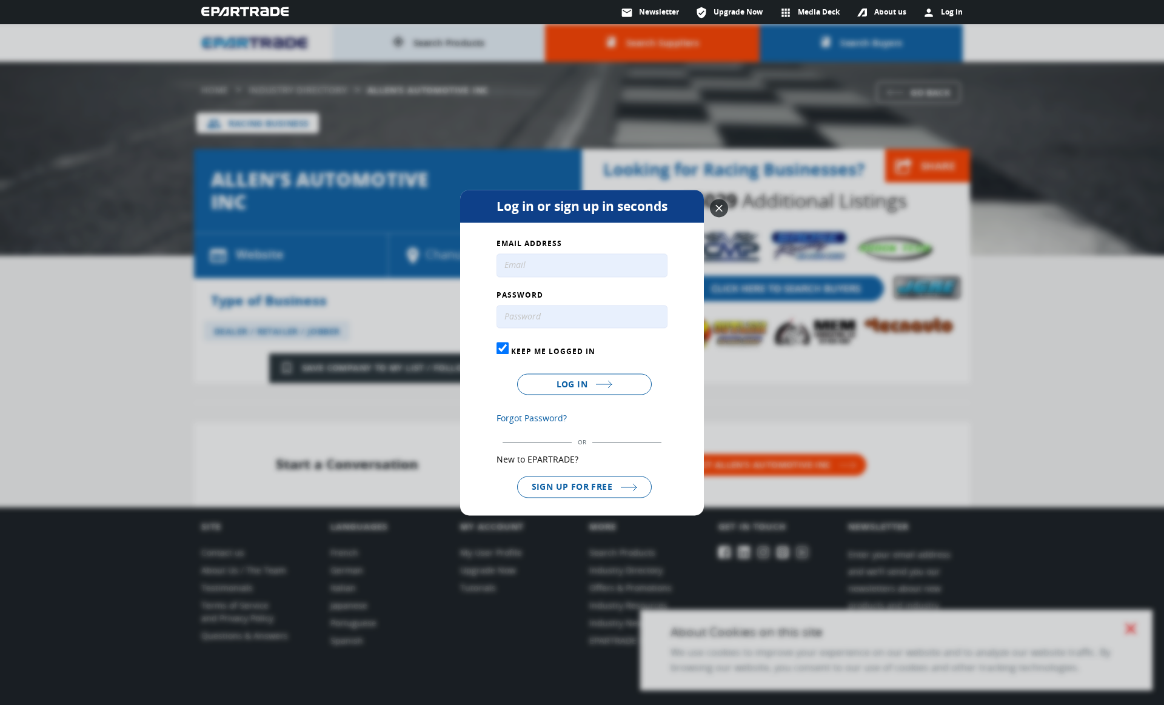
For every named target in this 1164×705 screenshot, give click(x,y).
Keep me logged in (552, 351)
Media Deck (810, 13)
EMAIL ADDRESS (529, 243)
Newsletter (650, 13)
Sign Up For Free (573, 487)
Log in (573, 384)
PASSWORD (520, 295)
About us (890, 12)
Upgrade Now (729, 13)
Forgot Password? (532, 418)
